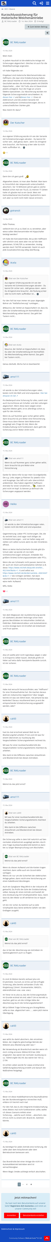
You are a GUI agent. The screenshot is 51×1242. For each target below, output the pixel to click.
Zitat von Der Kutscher (18, 278)
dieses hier (7, 97)
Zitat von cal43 (14, 813)
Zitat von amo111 (16, 458)
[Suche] (34, 3)
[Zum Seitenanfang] (47, 1238)
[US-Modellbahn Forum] (4, 3)
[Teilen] (47, 33)
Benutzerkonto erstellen (33, 1215)
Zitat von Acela (14, 345)
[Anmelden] (41, 3)
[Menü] (47, 3)
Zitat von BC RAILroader (18, 856)
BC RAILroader (10, 21)
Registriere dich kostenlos (22, 1206)
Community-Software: (25, 1238)
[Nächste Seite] (31, 1184)
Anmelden (11, 1215)
